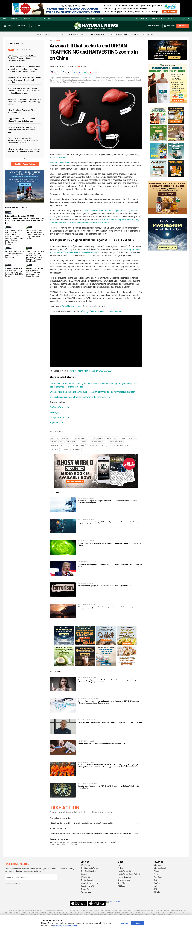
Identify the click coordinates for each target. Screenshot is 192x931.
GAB (155, 889)
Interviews (36, 18)
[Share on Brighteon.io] (58, 72)
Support (84, 874)
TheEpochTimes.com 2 (60, 417)
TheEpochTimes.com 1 (60, 407)
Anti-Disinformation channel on (91, 371)
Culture (60, 34)
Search (186, 18)
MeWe (156, 886)
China (58, 41)
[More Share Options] (96, 72)
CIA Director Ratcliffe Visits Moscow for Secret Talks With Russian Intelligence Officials (23, 58)
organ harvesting (99, 80)
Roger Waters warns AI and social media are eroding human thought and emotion (24, 79)
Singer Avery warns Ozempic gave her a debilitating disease (101, 743)
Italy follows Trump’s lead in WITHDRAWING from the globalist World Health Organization (108, 787)
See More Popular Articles (25, 164)
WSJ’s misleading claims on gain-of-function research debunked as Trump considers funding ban (107, 502)
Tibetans (66, 82)
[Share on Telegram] (74, 72)
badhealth (66, 78)
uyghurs (82, 82)
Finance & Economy (97, 34)
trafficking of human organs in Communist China (100, 311)
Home (5, 18)
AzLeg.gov (54, 412)
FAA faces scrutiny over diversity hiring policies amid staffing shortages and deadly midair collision (108, 608)
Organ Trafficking (113, 80)
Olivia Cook (68, 66)
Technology (148, 34)
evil (132, 78)
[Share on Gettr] (91, 72)
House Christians (69, 80)
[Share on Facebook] (63, 72)
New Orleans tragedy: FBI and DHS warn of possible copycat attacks (104, 586)
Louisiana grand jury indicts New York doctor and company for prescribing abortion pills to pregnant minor (107, 681)
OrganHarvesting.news (72, 306)
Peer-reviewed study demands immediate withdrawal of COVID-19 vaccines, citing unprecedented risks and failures (108, 702)
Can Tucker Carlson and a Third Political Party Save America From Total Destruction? (14, 254)
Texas (59, 82)
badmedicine (76, 78)
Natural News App (124, 877)
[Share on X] (69, 72)
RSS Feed (121, 886)
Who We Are (85, 865)
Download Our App (157, 18)
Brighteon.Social (160, 868)
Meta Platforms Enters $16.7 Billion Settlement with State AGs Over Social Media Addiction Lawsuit (24, 90)
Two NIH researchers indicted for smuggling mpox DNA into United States (21, 129)
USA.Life (157, 892)
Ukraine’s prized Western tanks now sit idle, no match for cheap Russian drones (24, 150)
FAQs (177, 18)
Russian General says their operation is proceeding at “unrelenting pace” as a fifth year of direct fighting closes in (24, 69)
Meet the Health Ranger (89, 868)
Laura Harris (93, 562)
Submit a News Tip (87, 886)
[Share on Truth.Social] (80, 72)
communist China (117, 78)
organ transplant (128, 80)
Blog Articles (122, 883)
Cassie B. (91, 498)
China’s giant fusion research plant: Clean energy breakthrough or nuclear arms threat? (109, 544)
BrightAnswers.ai (141, 18)
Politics (48, 34)
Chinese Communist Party (98, 78)
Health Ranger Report (15, 207)
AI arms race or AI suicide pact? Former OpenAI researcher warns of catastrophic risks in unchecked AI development (109, 523)
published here (79, 914)
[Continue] (54, 877)
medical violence (84, 80)
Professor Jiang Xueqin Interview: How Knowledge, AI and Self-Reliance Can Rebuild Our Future (14, 272)
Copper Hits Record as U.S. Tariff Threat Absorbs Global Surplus (21, 120)
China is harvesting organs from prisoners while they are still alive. (80, 397)
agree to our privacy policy (65, 925)
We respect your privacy (13, 883)
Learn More (124, 923)
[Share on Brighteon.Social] (52, 72)
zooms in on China (58, 157)
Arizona (57, 78)
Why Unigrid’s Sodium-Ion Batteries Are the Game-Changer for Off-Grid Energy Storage (24, 101)
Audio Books (47, 18)
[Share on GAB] (85, 72)
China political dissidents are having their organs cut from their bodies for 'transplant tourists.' (92, 392)
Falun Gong (71, 442)
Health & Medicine (76, 34)
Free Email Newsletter (89, 871)
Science (135, 34)
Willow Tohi (92, 519)
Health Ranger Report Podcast (129, 874)
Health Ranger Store (125, 871)
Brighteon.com (56, 422)
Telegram (157, 871)
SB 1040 (53, 82)
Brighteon (13, 18)
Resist (138, 80)
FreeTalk (157, 883)
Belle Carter (92, 604)
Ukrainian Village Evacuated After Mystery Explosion (21, 111)
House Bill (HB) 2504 (59, 162)
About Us (170, 18)
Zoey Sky (91, 583)
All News (121, 868)
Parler (156, 874)
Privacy (59, 911)
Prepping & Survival (118, 34)
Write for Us (85, 877)
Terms (65, 911)
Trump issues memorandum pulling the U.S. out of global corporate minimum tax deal (110, 565)
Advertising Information (89, 883)
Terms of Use (86, 892)
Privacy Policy (86, 889)
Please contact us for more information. (64, 844)
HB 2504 (58, 80)
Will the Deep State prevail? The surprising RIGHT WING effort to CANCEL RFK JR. (110, 722)
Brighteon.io (158, 865)
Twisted (74, 82)
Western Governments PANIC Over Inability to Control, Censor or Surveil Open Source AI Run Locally (35, 234)
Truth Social (158, 877)
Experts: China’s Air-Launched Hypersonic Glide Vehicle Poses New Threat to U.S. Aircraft (23, 140)
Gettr (155, 880)
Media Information (87, 880)
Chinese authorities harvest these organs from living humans (110, 210)
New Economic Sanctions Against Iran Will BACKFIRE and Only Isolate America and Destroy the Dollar (35, 272)
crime (127, 78)
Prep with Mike (25, 18)
